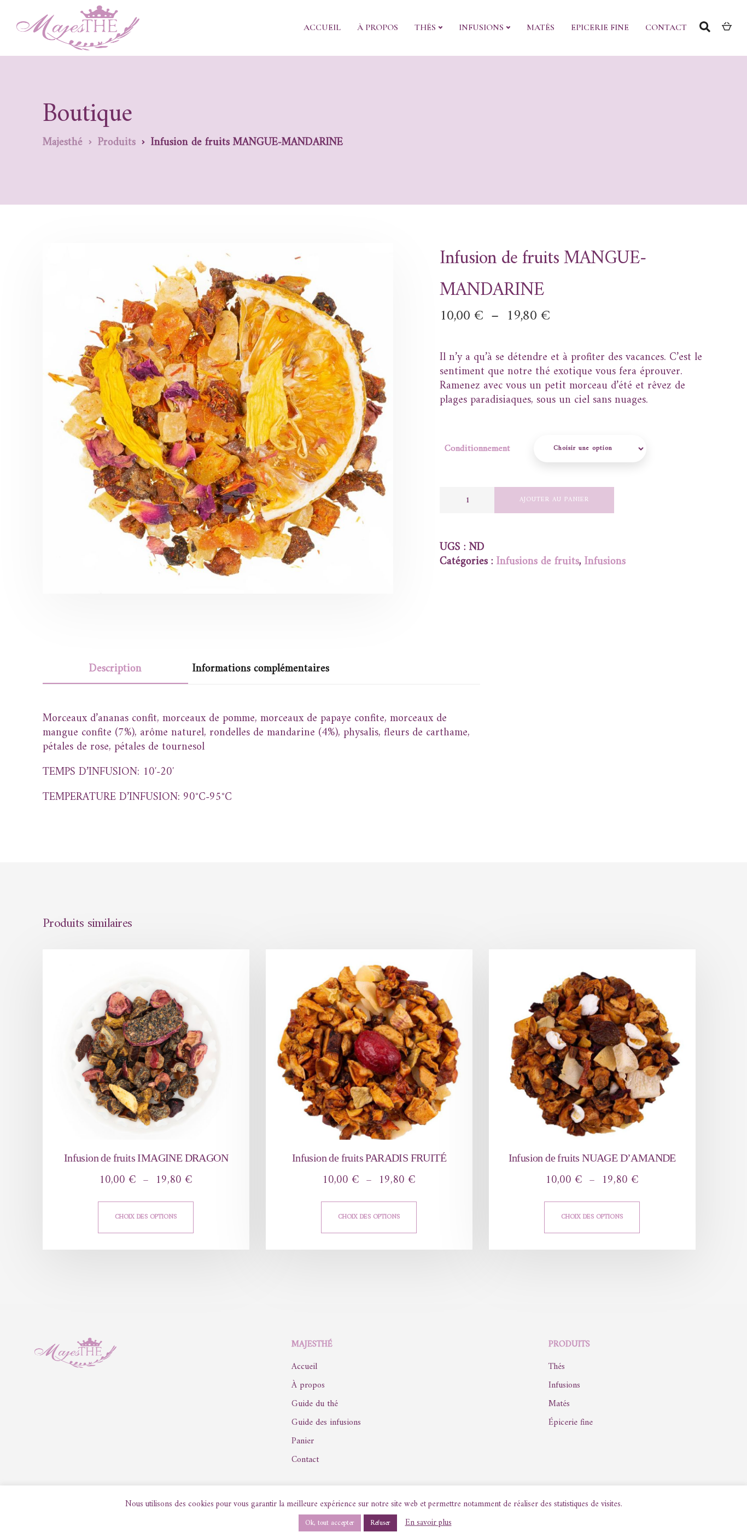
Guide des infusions (326, 1422)
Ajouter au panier (554, 500)
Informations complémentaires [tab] (260, 668)
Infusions (481, 27)
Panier (302, 1441)
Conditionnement (477, 448)
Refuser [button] (380, 1523)
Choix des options (146, 1217)
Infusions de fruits (538, 561)
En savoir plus (428, 1523)
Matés (541, 27)
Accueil (322, 27)
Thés (425, 27)
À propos (377, 27)
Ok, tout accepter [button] (329, 1523)
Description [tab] (115, 668)
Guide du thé (314, 1404)
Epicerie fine (600, 27)
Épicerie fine (570, 1422)
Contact (666, 27)
